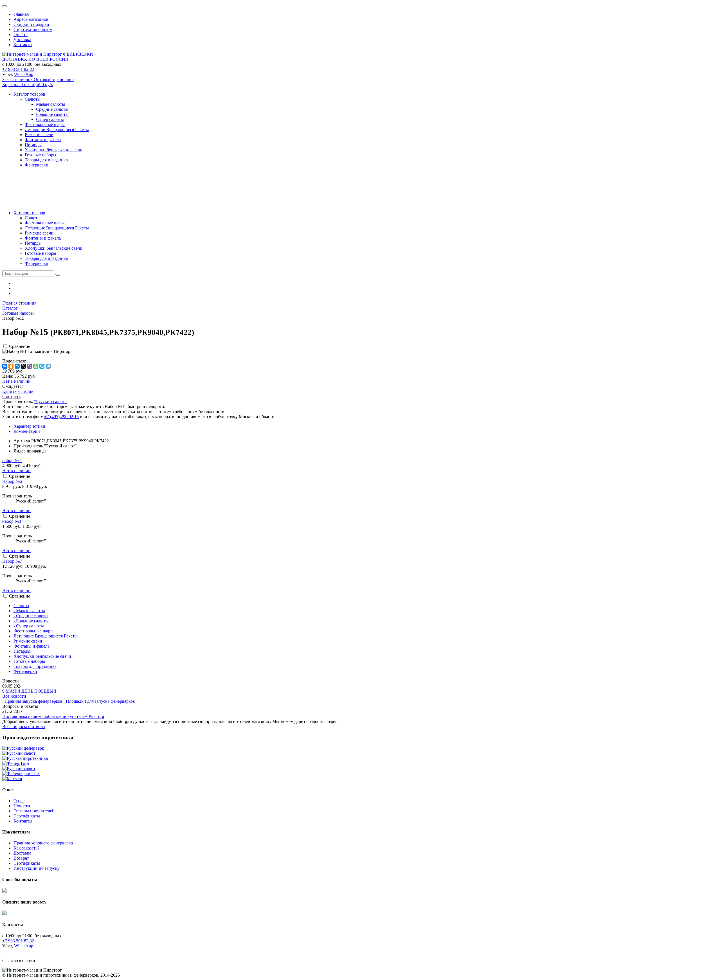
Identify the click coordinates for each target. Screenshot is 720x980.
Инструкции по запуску (37, 868)
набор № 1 (12, 460)
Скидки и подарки (31, 24)
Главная (21, 14)
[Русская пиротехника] (25, 758)
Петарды (33, 243)
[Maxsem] (12, 778)
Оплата (21, 34)
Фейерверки (36, 263)
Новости (22, 805)
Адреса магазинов (31, 19)
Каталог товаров (29, 212)
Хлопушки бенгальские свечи (53, 248)
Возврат (21, 858)
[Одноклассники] (11, 366)
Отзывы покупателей (34, 810)
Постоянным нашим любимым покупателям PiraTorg (53, 716)
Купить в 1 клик (17, 391)
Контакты (23, 44)
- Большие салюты (31, 620)
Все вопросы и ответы (23, 726)
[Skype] (41, 366)
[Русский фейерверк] (23, 748)
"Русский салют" (50, 401)
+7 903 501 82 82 (18, 69)
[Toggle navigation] (4, 6)
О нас (19, 800)
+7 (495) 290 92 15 (61, 416)
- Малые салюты (29, 610)
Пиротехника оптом (33, 29)
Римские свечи (39, 233)
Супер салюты (50, 119)
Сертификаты (27, 816)
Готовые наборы (40, 253)
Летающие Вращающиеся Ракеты (57, 228)
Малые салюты (50, 104)
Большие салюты (52, 114)
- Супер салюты (29, 625)
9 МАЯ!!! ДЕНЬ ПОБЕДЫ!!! (30, 691)
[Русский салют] (18, 753)
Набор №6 (12, 481)
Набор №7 (12, 561)
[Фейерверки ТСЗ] (21, 773)
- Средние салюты (31, 615)
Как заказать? (26, 848)
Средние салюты (52, 109)
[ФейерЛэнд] (15, 763)
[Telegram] (48, 366)
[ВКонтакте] (4, 366)
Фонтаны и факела (43, 238)
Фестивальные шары (45, 222)
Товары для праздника (46, 258)
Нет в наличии (16, 381)
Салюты (32, 217)
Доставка (22, 39)
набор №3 (11, 521)
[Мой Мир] (17, 366)
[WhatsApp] (35, 366)
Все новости (14, 696)
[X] (23, 366)
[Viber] (29, 366)
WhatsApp (23, 74)
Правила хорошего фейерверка (43, 843)
